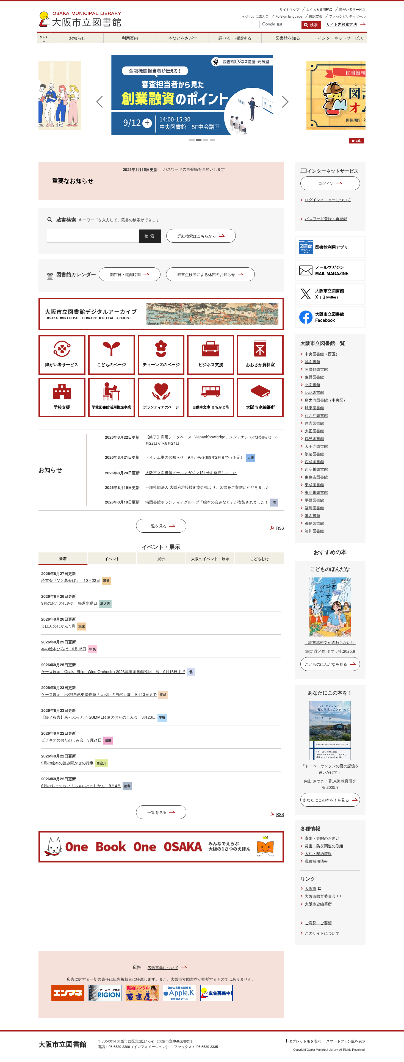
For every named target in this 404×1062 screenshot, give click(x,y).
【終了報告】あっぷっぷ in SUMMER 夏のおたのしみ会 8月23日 (98, 717)
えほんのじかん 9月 (58, 626)
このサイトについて (322, 933)
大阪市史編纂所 (318, 903)
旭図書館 (312, 361)
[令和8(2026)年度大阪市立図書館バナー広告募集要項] (216, 992)
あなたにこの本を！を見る (326, 800)
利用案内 (130, 38)
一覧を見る (157, 526)
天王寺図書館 (316, 446)
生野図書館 (314, 377)
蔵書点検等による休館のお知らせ (206, 274)
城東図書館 (314, 407)
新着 (63, 558)
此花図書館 (314, 392)
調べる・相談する (234, 38)
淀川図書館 (314, 530)
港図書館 (312, 515)
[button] (192, 140)
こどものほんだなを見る (326, 664)
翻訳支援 (315, 16)
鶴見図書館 (314, 438)
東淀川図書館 (316, 492)
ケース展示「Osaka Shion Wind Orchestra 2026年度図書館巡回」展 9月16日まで (113, 671)
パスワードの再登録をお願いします (194, 169)
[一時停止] (356, 141)
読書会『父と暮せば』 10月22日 (70, 580)
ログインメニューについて (328, 199)
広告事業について (163, 967)
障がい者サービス (352, 9)
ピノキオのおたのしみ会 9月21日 (71, 740)
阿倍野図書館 (316, 369)
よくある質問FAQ (319, 9)
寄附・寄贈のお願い (322, 838)
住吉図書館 (314, 423)
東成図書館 (314, 484)
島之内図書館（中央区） (326, 400)
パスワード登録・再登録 (326, 218)
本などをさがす (182, 38)
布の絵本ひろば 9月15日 (63, 648)
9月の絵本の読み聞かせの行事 (67, 762)
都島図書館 (314, 523)
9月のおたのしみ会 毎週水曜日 (69, 603)
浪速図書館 (314, 454)
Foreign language (289, 16)
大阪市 (310, 888)
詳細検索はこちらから (197, 236)
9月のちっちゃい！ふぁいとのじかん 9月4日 (81, 785)
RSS (280, 528)
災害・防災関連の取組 (324, 845)
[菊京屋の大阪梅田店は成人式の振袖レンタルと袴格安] (142, 992)
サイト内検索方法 (341, 24)
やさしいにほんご (255, 16)
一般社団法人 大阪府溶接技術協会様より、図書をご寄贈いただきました (207, 487)
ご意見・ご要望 (318, 922)
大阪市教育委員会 (320, 896)
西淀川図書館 (316, 469)
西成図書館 (314, 461)
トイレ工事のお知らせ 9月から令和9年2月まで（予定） (194, 457)
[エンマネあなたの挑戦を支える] (67, 992)
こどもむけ (259, 558)
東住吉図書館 (316, 477)
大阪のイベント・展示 (210, 558)
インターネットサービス (340, 38)
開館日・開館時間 (125, 274)
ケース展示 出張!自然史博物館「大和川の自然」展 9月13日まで (99, 694)
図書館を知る (287, 38)
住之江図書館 (316, 415)
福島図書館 (314, 507)
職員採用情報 (316, 861)
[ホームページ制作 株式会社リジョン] (104, 992)
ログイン (326, 183)
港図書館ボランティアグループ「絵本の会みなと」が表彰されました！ (207, 502)
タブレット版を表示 (305, 1041)
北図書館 (312, 384)
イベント (112, 558)
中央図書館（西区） (322, 353)
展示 (161, 558)
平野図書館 (314, 500)
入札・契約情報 (318, 853)
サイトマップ (289, 9)
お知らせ (77, 38)
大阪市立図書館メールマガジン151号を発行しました (191, 472)
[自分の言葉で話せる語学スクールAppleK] (179, 992)
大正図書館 (314, 430)
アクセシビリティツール (347, 16)
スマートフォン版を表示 (346, 1041)
